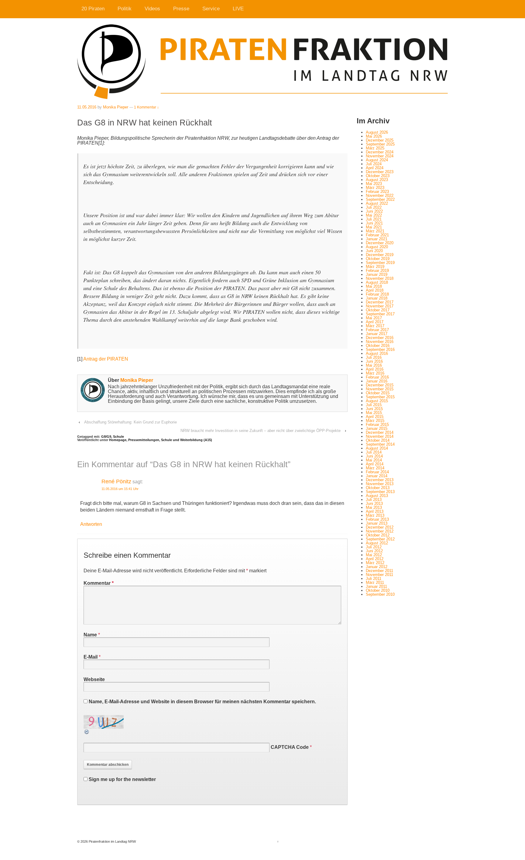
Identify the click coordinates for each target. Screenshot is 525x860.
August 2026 (377, 132)
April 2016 (374, 369)
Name (90, 634)
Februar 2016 (377, 377)
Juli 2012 (374, 547)
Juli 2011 (373, 578)
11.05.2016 (86, 107)
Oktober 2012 (377, 535)
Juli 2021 (374, 219)
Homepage (117, 440)
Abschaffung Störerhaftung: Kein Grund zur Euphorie (130, 422)
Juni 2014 (374, 456)
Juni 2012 (374, 551)
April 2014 (374, 464)
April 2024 (374, 168)
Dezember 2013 (379, 480)
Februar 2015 (377, 424)
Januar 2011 (376, 586)
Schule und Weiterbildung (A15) (186, 440)
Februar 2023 (377, 191)
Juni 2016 (374, 361)
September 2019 (380, 262)
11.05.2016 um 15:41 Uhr (120, 489)
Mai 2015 (374, 412)
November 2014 (379, 436)
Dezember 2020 (379, 243)
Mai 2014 (374, 460)
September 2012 (380, 539)
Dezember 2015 (379, 385)
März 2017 (375, 326)
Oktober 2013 (377, 487)
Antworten (91, 524)
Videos (152, 9)
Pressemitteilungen (143, 440)
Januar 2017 (376, 333)
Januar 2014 (376, 476)
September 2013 (380, 491)
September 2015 (380, 397)
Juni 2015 (374, 408)
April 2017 (374, 322)
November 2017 (379, 306)
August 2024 (377, 160)
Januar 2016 (376, 381)
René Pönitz (116, 481)
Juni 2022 (374, 211)
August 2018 (377, 282)
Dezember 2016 (379, 337)
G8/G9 (106, 436)
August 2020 (377, 247)
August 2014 (377, 448)
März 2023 (375, 187)
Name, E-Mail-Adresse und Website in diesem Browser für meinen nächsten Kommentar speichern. (202, 701)
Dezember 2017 (379, 302)
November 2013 (379, 483)
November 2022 (379, 195)
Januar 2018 (376, 298)
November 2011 (379, 574)
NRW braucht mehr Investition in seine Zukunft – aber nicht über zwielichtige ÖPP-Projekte (260, 430)
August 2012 (377, 543)
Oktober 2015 (377, 393)
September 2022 (380, 199)
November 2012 (379, 531)
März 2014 (375, 468)
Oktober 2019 (377, 258)
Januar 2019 (376, 274)
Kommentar (99, 583)
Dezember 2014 (379, 432)
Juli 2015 (374, 405)
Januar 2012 (376, 566)
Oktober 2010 (377, 590)
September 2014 (380, 444)
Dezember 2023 (379, 172)
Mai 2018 (374, 286)
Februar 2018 (377, 294)
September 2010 (380, 594)
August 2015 (377, 401)
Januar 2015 (376, 428)
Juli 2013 (374, 499)
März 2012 (375, 562)
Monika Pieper (115, 107)
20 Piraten (93, 9)
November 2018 (379, 278)
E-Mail (91, 657)
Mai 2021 (374, 227)
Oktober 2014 (377, 440)
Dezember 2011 (379, 570)
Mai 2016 (374, 365)
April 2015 (374, 416)
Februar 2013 (377, 519)
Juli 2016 (374, 357)
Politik (125, 9)
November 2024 (379, 156)
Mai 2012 (374, 555)
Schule (118, 436)
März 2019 (375, 266)
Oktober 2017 (377, 310)
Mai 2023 (374, 183)
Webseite (94, 679)
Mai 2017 (374, 318)
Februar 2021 (377, 235)
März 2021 (375, 231)
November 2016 (379, 341)
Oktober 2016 (377, 345)
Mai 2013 (374, 507)
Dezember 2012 (379, 527)
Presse (181, 9)
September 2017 (380, 314)
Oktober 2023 (377, 175)
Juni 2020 (374, 250)
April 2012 (374, 559)
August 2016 (377, 353)
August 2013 (377, 495)
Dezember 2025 (379, 140)
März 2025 (375, 148)
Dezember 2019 (379, 254)
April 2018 (374, 290)
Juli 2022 (374, 207)
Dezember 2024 (379, 152)
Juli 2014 (374, 452)
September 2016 (380, 349)
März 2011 (375, 582)
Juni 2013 (374, 503)
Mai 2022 (374, 215)
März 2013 (375, 515)
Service (211, 9)
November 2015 (379, 389)
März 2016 (375, 373)
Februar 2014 (377, 472)
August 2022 (377, 203)
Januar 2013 (376, 523)
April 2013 (374, 511)
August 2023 (377, 179)
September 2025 (380, 144)
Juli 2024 (374, 164)
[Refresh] (87, 732)
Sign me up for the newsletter (122, 779)
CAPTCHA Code (290, 747)
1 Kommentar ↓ (146, 107)
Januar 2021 (376, 239)
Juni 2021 (374, 223)
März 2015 (375, 420)
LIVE (238, 9)
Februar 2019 (377, 270)
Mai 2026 (374, 136)
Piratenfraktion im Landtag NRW (112, 841)
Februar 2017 (377, 329)
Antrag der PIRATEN (105, 358)
